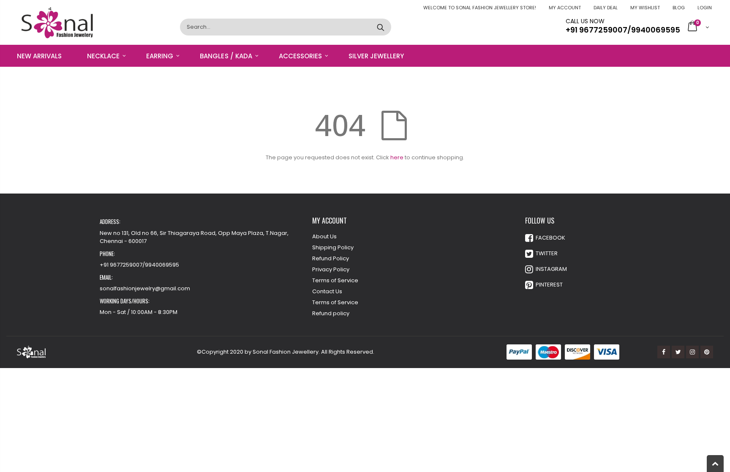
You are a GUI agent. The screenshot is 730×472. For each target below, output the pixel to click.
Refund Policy (330, 258)
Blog (679, 7)
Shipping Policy (333, 247)
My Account (565, 7)
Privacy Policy (330, 269)
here (396, 157)
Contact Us (327, 291)
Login (704, 7)
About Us (324, 236)
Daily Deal (606, 7)
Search (380, 27)
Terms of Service (335, 280)
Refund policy (330, 313)
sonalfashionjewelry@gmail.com (145, 288)
